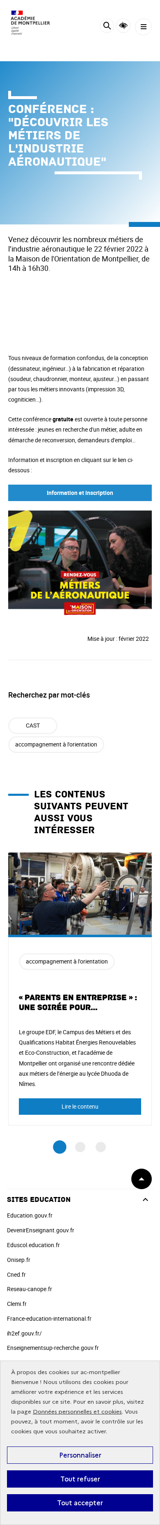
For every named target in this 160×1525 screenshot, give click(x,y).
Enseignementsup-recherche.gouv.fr (53, 1348)
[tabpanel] (80, 989)
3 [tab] (101, 1147)
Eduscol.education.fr (33, 1245)
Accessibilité (123, 25)
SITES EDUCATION (39, 1199)
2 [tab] (80, 1147)
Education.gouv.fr (30, 1215)
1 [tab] (59, 1147)
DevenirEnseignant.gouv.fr (40, 1230)
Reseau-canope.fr (29, 1289)
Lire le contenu (80, 1106)
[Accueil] (30, 22)
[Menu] (143, 26)
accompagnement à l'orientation (56, 744)
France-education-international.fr (49, 1318)
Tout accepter (80, 1503)
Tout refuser (80, 1479)
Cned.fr (16, 1274)
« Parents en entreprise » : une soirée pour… (78, 1002)
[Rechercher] (107, 26)
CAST (33, 725)
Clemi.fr (17, 1304)
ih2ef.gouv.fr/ (24, 1333)
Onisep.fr (18, 1260)
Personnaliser (80, 1455)
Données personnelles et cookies (77, 1411)
